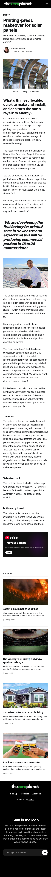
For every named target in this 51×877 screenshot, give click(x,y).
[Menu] (47, 4)
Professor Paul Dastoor (22, 189)
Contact (25, 793)
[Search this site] (43, 4)
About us (36, 793)
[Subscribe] (45, 852)
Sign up (13, 793)
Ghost (31, 799)
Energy (6, 15)
